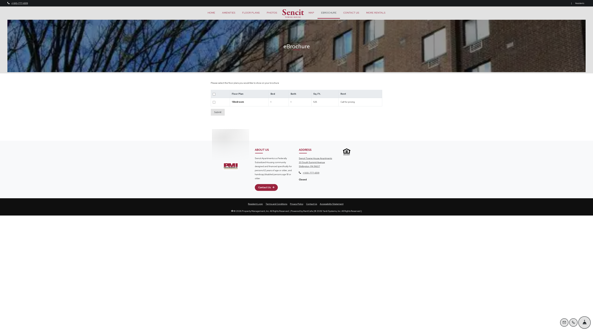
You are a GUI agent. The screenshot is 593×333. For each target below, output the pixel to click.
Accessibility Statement (331, 203)
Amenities (228, 12)
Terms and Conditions (276, 203)
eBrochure (328, 12)
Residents (579, 3)
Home (211, 12)
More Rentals (375, 12)
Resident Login (255, 203)
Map (311, 12)
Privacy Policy (296, 203)
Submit (217, 112)
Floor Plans (251, 12)
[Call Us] (573, 322)
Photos (272, 12)
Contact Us (351, 12)
